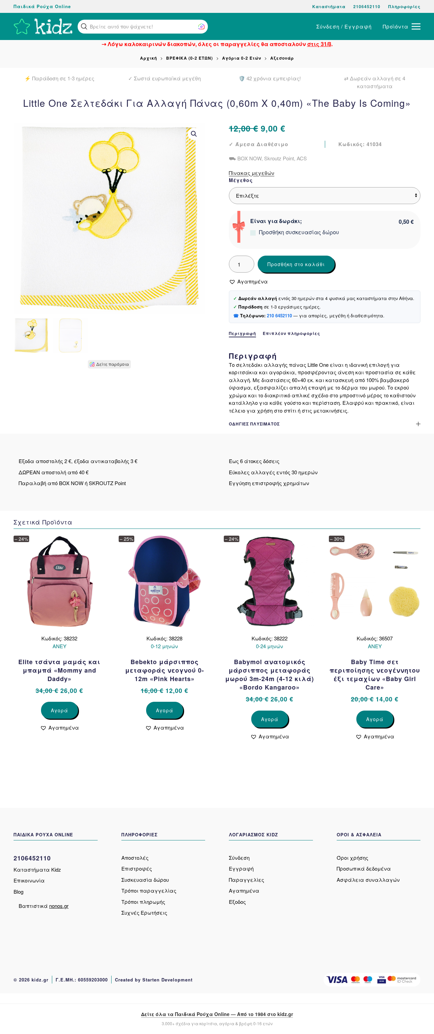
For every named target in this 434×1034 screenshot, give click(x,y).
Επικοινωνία (29, 880)
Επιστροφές (136, 868)
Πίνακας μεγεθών (251, 172)
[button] (84, 26)
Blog (18, 891)
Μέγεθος (241, 180)
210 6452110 (279, 315)
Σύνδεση (239, 857)
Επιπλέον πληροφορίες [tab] (291, 333)
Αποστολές (135, 857)
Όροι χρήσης (352, 857)
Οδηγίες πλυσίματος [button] (254, 424)
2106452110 (366, 6)
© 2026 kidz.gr (31, 979)
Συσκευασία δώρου (145, 879)
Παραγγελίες (246, 879)
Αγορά (59, 710)
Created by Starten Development (154, 979)
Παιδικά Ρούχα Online (42, 6)
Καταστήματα (329, 6)
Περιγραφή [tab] (242, 333)
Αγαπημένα (244, 890)
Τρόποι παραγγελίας (148, 890)
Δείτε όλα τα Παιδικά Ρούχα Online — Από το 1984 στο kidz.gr (217, 1014)
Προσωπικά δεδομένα (364, 868)
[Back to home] (43, 26)
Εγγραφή (241, 868)
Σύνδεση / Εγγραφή (344, 26)
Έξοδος (237, 901)
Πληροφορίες (404, 6)
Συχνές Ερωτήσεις (144, 912)
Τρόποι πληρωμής (143, 901)
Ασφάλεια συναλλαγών (368, 879)
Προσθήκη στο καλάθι (296, 264)
